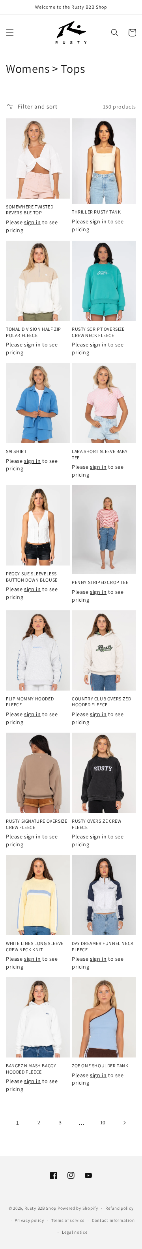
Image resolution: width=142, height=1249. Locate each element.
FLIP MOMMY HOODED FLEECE (30, 702)
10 (103, 1122)
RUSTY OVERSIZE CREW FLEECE (96, 824)
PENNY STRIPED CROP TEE (100, 582)
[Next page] (124, 1122)
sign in (32, 222)
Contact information (113, 1220)
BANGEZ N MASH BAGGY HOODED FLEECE (31, 1069)
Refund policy (119, 1208)
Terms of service (67, 1220)
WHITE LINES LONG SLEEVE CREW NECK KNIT (35, 946)
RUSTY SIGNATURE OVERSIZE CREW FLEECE (36, 824)
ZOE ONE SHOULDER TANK (100, 1065)
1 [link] (17, 1122)
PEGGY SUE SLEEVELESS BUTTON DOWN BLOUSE (32, 577)
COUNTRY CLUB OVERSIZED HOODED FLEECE (101, 702)
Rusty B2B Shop (40, 1208)
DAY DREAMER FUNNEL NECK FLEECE (103, 946)
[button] (10, 32)
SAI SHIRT (16, 451)
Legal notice (74, 1232)
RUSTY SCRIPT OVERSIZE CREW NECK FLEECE (98, 332)
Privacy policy (29, 1220)
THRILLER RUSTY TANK (96, 212)
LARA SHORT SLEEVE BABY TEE (99, 454)
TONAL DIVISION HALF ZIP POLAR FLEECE (33, 332)
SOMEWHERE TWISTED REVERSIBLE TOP (29, 210)
